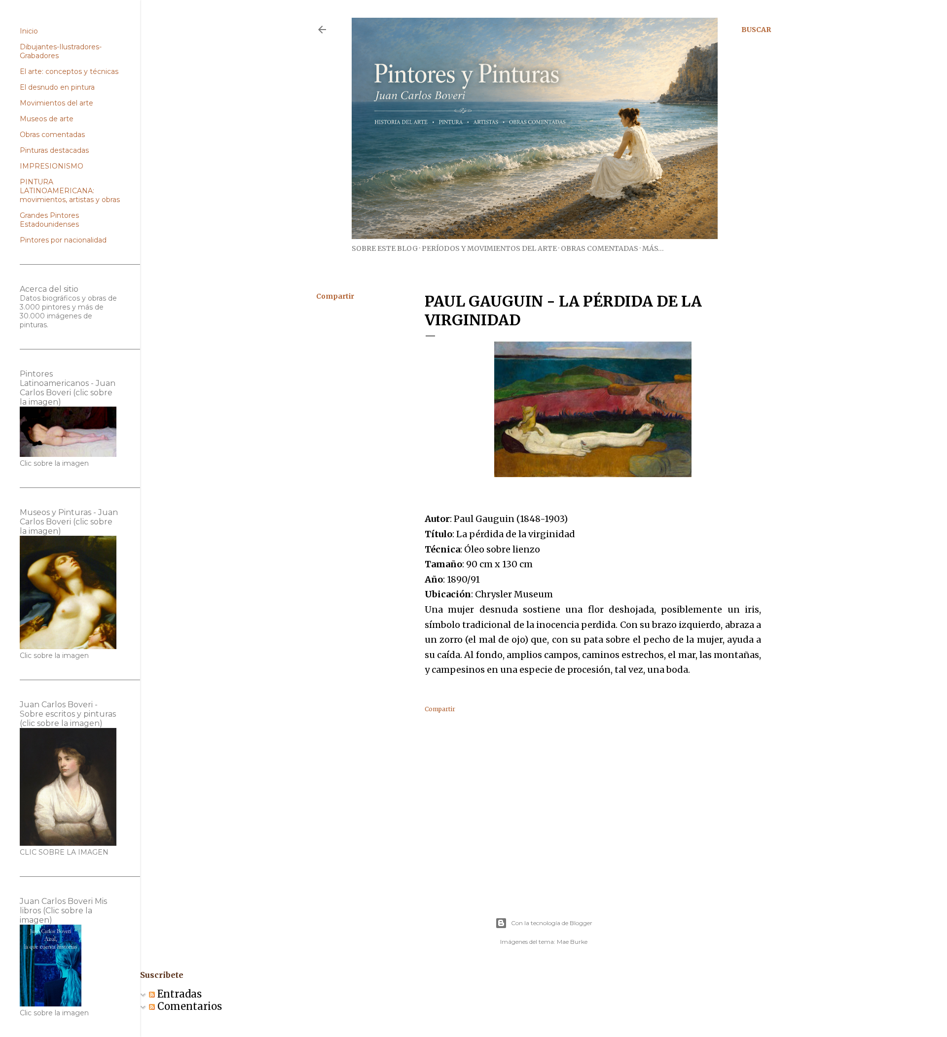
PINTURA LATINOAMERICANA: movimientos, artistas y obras (70, 190)
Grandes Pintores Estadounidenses (49, 220)
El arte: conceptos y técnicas (69, 71)
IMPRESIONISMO (51, 166)
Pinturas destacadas (54, 150)
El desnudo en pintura (57, 87)
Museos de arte (46, 118)
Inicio (29, 31)
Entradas (178, 994)
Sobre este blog (385, 248)
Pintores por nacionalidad (63, 240)
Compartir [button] (335, 296)
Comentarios (188, 1006)
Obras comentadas (599, 248)
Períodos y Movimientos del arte (489, 248)
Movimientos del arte (56, 103)
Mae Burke (572, 941)
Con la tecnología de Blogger (551, 923)
